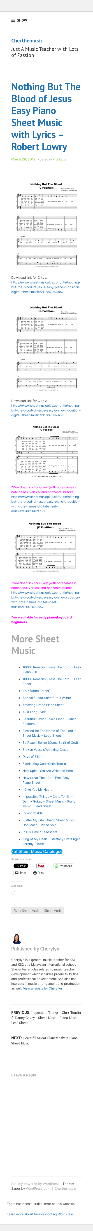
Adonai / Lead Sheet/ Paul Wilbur (47, 698)
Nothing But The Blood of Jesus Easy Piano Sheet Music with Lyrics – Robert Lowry (46, 116)
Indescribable (33, 813)
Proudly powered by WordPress (35, 1184)
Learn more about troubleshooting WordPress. (40, 1214)
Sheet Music (52, 910)
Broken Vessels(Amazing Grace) (46, 749)
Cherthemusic (27, 40)
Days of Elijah (32, 756)
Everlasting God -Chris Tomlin (44, 764)
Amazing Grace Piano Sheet (43, 705)
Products (59, 159)
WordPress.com (38, 1188)
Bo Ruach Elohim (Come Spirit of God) (50, 742)
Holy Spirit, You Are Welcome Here (48, 771)
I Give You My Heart (37, 789)
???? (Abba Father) (36, 691)
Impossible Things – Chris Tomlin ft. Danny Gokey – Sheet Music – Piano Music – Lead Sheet (49, 801)
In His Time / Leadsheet (40, 832)
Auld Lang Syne (34, 712)
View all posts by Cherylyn (42, 988)
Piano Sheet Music (26, 910)
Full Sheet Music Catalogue (37, 851)
